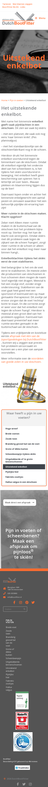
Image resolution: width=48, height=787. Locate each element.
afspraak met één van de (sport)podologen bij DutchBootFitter (23, 337)
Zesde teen (11, 438)
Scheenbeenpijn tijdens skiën (21, 454)
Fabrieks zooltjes (14, 477)
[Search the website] (15, 609)
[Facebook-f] (14, 602)
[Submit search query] (24, 609)
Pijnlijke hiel (12, 471)
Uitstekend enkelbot (16, 466)
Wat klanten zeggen (22, 4)
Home (4, 100)
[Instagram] (20, 602)
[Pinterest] (26, 602)
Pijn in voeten (16, 100)
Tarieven (6, 4)
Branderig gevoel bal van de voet (23, 443)
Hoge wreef (12, 428)
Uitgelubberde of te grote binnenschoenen (19, 460)
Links (22, 7)
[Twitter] (33, 602)
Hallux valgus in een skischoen (21, 482)
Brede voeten (12, 433)
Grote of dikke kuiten (17, 449)
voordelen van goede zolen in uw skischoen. (22, 360)
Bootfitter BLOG (10, 7)
